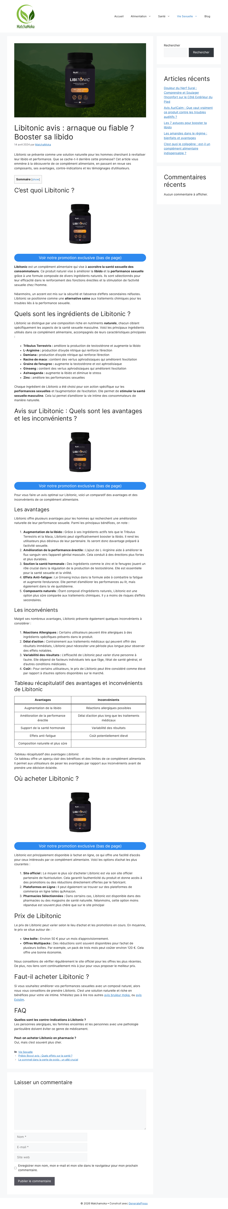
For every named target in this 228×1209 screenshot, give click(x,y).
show (35, 179)
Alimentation (139, 16)
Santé (161, 16)
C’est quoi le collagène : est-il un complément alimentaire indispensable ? (187, 148)
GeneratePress (138, 1203)
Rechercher (172, 45)
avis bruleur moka (117, 995)
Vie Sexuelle (185, 16)
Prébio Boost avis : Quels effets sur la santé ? (45, 1055)
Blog (207, 16)
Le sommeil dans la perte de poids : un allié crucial (48, 1059)
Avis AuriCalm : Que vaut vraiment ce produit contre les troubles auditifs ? (188, 112)
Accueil (119, 16)
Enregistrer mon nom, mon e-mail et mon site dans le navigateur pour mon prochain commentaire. (78, 1168)
